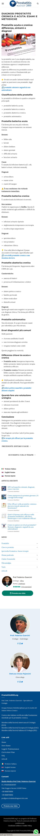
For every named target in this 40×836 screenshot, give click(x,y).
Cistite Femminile (8, 559)
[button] (3, 3)
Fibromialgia (6, 563)
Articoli (4, 571)
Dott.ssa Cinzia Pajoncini (20, 674)
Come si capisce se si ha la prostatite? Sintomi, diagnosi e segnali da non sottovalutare (22, 527)
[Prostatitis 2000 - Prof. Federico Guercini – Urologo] (20, 3)
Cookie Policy (27, 826)
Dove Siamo (6, 746)
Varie (4, 567)
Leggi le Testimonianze (10, 749)
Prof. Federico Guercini (20, 635)
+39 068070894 (7, 791)
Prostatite (5, 543)
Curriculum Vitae (8, 752)
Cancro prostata (8, 547)
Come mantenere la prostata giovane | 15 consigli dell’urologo (23, 496)
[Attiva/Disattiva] (37, 543)
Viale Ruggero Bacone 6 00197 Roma (14, 788)
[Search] (37, 4)
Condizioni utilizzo (14, 826)
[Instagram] (20, 644)
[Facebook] (18, 644)
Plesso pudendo (8, 555)
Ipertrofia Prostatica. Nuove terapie (15, 551)
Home (4, 742)
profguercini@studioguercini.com (15, 798)
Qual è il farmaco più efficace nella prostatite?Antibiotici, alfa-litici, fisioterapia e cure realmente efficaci (22, 516)
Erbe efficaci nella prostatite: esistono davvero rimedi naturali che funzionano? (22, 506)
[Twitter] (22, 644)
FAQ (3, 756)
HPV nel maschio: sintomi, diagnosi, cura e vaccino (21, 488)
